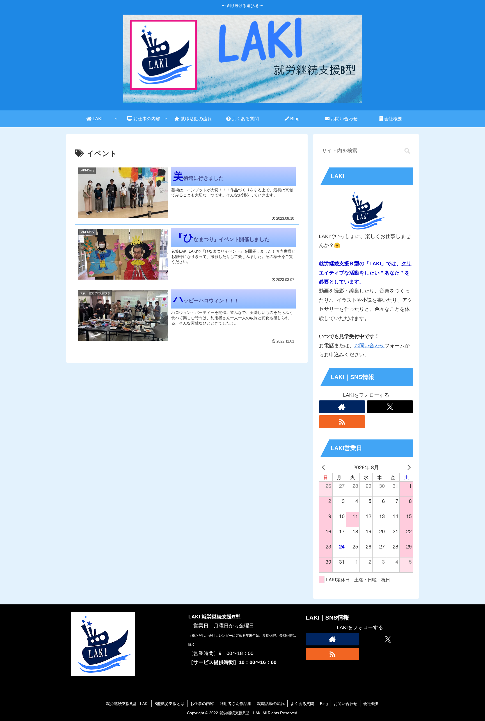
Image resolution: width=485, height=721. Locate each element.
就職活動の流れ (271, 703)
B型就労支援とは (169, 703)
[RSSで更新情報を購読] (342, 421)
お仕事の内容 (202, 703)
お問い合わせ (369, 345)
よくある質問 (302, 703)
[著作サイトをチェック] (342, 406)
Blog (324, 703)
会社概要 (371, 703)
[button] (407, 151)
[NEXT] (407, 466)
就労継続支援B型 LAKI (127, 703)
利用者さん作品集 (235, 703)
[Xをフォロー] (390, 406)
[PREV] (324, 466)
